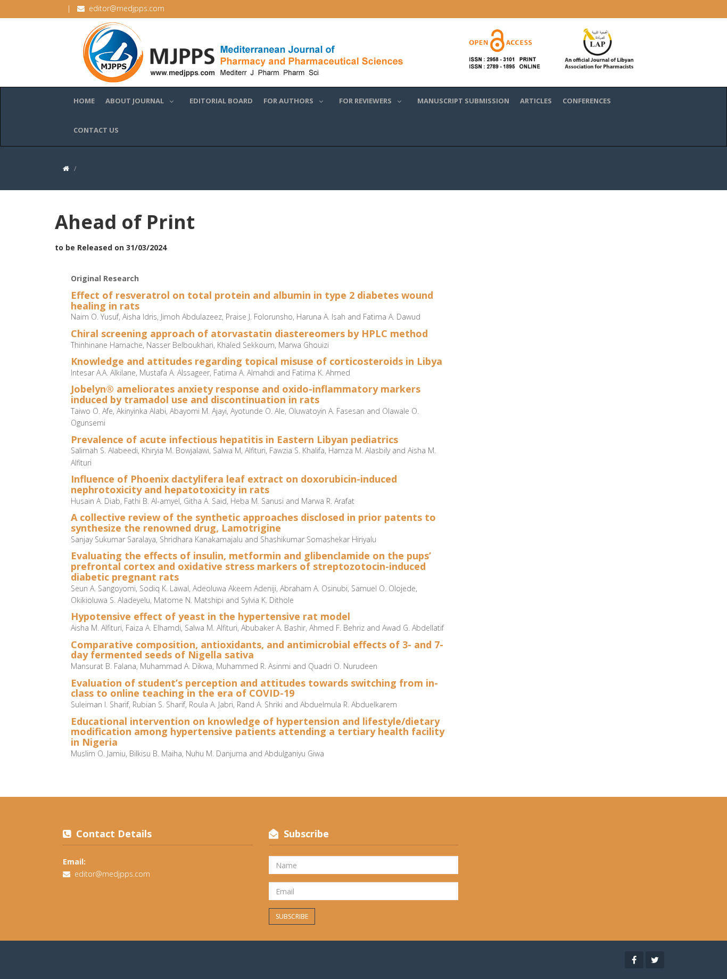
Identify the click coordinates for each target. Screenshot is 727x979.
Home (84, 100)
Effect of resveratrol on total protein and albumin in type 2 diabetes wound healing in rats (252, 300)
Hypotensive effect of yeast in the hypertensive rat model (210, 616)
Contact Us (96, 130)
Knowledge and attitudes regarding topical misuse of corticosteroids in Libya (256, 361)
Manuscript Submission (463, 100)
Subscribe (292, 916)
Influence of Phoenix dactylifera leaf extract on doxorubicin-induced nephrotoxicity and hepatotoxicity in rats (234, 484)
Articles (536, 100)
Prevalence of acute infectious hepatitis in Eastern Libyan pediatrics (234, 439)
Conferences (587, 100)
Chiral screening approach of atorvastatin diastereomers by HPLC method (249, 333)
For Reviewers (365, 100)
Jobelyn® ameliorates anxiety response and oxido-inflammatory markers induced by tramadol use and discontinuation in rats (245, 394)
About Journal (134, 100)
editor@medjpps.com (126, 8)
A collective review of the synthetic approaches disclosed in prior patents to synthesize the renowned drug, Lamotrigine (253, 522)
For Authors (288, 100)
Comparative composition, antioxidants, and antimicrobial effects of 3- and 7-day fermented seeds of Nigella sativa (257, 650)
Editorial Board (221, 100)
